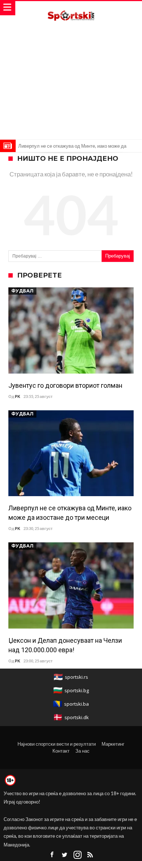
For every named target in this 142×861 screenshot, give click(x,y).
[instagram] (77, 855)
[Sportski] (71, 8)
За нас (82, 751)
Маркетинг (113, 744)
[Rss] (90, 855)
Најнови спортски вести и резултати (56, 744)
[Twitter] (65, 855)
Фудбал (22, 291)
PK (17, 396)
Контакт (61, 751)
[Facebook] (52, 855)
